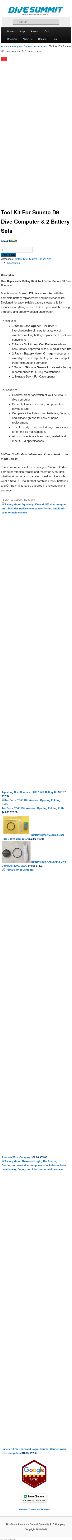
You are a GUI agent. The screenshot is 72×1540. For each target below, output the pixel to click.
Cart (47, 31)
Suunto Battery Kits (36, 46)
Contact (42, 38)
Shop (22, 31)
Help (54, 38)
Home (10, 31)
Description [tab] (13, 263)
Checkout (12, 38)
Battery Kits (16, 46)
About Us (27, 38)
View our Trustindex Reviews (34, 1509)
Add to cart (8, 254)
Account (35, 31)
